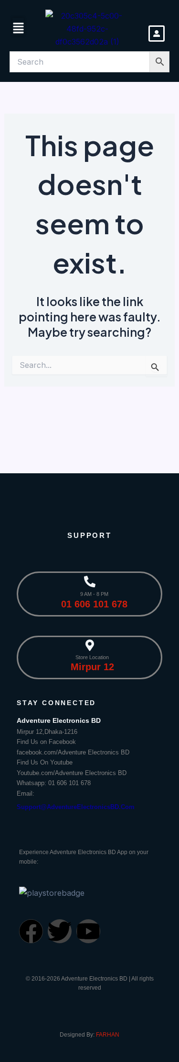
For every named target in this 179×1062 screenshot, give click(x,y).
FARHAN (107, 1034)
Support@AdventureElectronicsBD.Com (76, 807)
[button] (18, 28)
